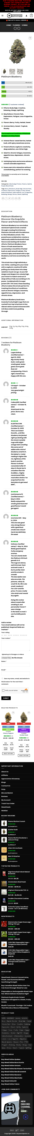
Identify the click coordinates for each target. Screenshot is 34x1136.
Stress (15, 194)
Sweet (19, 194)
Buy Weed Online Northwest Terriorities (16, 1069)
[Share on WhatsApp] (3, 198)
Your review (6, 638)
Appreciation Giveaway (10, 779)
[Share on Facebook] (6, 198)
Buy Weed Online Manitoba (11, 1078)
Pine (21, 1042)
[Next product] (15, 28)
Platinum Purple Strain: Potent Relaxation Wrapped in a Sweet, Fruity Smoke (16, 999)
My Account (6, 800)
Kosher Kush (24, 735)
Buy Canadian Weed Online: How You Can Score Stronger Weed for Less (15, 986)
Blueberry (12, 189)
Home (8, 25)
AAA (10, 184)
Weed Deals (5, 807)
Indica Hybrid (17, 192)
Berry (7, 189)
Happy (27, 1030)
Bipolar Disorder (12, 1021)
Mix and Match (7, 793)
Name (4, 661)
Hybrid (25, 25)
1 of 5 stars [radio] (2, 635)
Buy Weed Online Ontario (11, 1065)
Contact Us (5, 786)
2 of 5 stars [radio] (5, 635)
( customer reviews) (16, 104)
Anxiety (18, 1018)
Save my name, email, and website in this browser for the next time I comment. (15, 681)
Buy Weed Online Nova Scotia (12, 1062)
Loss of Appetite (27, 192)
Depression (11, 190)
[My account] (26, 16)
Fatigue (18, 190)
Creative (4, 190)
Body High (19, 189)
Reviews (4, 796)
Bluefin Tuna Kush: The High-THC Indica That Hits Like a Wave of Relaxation (16, 1006)
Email (3, 670)
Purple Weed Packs (7, 186)
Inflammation (18, 1036)
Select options (8, 753)
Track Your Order (8, 803)
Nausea (16, 1042)
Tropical (21, 1048)
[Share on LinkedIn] (19, 198)
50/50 (4, 1018)
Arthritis (24, 1018)
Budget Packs (16, 184)
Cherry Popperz (8, 733)
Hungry (26, 1033)
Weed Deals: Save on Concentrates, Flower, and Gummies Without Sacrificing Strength (15, 979)
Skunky (18, 1045)
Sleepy (10, 194)
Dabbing (27, 1024)
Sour (29, 1045)
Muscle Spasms (7, 1042)
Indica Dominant (6, 192)
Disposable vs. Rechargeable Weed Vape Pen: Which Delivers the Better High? (17, 992)
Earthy (19, 1027)
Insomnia (28, 1036)
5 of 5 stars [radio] (23, 635)
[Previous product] (18, 28)
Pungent (4, 1045)
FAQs (3, 789)
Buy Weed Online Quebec (10, 1059)
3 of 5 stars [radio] (9, 635)
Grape (21, 1030)
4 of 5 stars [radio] (16, 635)
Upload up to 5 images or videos (13, 654)
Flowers (16, 25)
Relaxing (4, 194)
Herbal (28, 190)
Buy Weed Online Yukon (10, 1084)
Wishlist (4, 811)
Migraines (23, 1039)
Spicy (3, 1048)
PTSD (26, 1042)
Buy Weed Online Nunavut (11, 1075)
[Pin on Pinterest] (16, 198)
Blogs (3, 782)
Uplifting (25, 194)
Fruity (23, 190)
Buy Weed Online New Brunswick (13, 1072)
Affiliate (4, 775)
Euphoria (25, 1027)
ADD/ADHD (10, 1018)
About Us (4, 772)
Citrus (14, 1024)
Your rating (5, 632)
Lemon (4, 1039)
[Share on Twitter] (9, 198)
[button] (2, 15)
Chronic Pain (27, 189)
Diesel (13, 1027)
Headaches (5, 1033)
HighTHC (19, 1033)
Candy (29, 1021)
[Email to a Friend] (12, 198)
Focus (10, 1030)
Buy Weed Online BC (9, 1081)
